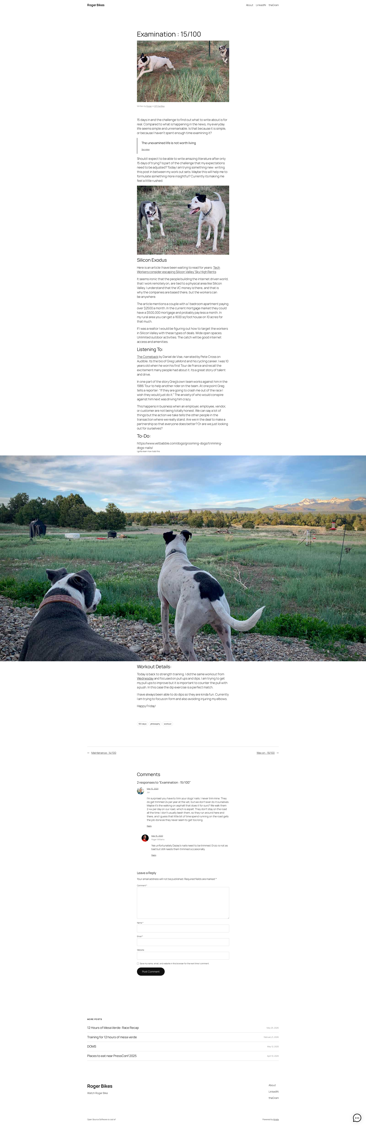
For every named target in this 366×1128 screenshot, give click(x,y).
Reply (149, 826)
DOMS (91, 1046)
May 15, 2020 (152, 788)
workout (167, 723)
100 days (142, 723)
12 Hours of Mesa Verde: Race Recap (113, 1028)
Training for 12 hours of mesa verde (112, 1037)
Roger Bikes (96, 5)
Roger (149, 106)
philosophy (155, 723)
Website (140, 950)
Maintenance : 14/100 (103, 752)
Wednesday (145, 678)
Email (140, 936)
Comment (142, 885)
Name (140, 922)
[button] (357, 1118)
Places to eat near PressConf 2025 (112, 1056)
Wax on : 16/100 (266, 752)
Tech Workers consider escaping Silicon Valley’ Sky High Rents (178, 269)
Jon (148, 792)
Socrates (146, 149)
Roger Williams (158, 839)
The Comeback (147, 357)
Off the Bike (159, 106)
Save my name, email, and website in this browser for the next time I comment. (174, 963)
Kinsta (276, 1119)
